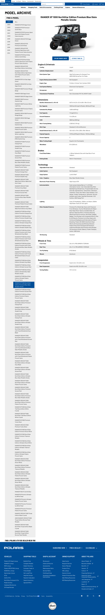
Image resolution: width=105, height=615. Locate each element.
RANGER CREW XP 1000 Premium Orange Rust (22, 171)
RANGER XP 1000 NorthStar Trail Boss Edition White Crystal (23, 408)
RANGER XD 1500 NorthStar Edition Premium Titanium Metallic (23, 436)
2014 (8, 53)
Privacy (23, 596)
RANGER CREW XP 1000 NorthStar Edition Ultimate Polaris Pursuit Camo (22, 382)
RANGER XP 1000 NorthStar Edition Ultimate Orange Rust (23, 221)
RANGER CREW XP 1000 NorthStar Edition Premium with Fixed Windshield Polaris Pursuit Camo (23, 355)
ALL (16, 22)
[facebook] (81, 596)
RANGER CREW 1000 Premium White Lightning (23, 133)
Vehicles (23, 7)
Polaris (2, 1)
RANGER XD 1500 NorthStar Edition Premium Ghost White (23, 430)
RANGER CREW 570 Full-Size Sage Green (23, 85)
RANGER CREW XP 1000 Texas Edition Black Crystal (23, 514)
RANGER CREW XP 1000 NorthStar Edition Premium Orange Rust (23, 302)
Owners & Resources (78, 7)
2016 (8, 47)
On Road (18, 1)
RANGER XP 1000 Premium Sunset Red (22, 156)
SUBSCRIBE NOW (59, 548)
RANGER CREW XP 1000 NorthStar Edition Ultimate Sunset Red (22, 369)
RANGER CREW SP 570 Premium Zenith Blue (21, 44)
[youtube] (99, 596)
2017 (8, 44)
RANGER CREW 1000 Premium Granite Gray (23, 123)
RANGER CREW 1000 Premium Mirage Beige (23, 114)
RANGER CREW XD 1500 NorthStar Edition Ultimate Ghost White (22, 480)
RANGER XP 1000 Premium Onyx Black (22, 152)
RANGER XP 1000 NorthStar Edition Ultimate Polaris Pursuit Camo (23, 278)
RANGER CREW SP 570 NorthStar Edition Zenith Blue (23, 67)
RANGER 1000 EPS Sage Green (23, 96)
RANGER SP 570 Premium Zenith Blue (22, 28)
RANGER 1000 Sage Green (22, 93)
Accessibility (49, 596)
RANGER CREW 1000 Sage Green (22, 119)
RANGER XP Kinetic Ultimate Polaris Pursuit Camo (23, 500)
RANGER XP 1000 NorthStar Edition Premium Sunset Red (23, 290)
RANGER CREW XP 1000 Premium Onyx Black (22, 187)
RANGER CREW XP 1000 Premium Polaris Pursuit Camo (23, 203)
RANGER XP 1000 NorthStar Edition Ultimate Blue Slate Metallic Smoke (23, 271)
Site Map (17, 596)
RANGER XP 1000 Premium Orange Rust (22, 142)
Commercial (30, 1)
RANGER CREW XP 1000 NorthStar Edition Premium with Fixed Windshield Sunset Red (23, 338)
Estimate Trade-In (77, 58)
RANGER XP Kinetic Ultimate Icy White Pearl (23, 495)
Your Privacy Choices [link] (31, 596)
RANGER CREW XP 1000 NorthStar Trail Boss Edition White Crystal (23, 415)
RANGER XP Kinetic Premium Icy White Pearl (23, 505)
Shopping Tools (32, 7)
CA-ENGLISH (90, 548)
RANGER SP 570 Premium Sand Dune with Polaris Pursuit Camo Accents (24, 34)
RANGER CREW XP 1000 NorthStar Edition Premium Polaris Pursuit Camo (23, 402)
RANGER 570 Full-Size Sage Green (23, 80)
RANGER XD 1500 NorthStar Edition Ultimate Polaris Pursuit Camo (23, 454)
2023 (8, 27)
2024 (8, 24)
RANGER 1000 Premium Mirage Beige (23, 89)
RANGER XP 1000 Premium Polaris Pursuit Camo (22, 166)
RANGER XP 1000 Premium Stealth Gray (22, 147)
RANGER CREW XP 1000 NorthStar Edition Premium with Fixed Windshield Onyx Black (23, 330)
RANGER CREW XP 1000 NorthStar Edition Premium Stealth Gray (23, 309)
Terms (42, 596)
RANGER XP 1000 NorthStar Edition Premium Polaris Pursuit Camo (23, 296)
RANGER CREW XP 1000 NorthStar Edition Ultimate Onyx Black (22, 362)
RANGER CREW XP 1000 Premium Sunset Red (22, 191)
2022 (8, 30)
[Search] (63, 4)
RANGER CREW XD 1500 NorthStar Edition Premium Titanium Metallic (23, 467)
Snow (13, 1)
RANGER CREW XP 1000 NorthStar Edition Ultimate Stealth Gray (22, 322)
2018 (8, 41)
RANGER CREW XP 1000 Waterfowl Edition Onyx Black (23, 207)
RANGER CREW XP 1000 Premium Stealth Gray (22, 175)
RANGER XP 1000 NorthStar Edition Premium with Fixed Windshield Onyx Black (23, 232)
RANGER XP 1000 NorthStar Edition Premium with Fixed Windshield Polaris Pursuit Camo (23, 254)
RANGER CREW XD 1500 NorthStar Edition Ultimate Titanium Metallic (22, 487)
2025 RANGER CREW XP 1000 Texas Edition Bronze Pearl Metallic (23, 520)
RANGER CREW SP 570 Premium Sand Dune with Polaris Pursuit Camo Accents (23, 50)
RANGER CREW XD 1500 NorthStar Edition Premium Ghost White (23, 460)
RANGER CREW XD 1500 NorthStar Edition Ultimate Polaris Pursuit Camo (22, 473)
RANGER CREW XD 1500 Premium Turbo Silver (22, 426)
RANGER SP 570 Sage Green (23, 25)
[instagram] (87, 596)
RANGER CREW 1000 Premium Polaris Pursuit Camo (23, 128)
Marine (24, 1)
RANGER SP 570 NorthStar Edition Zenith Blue (22, 56)
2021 (8, 33)
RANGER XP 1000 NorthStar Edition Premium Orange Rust (23, 212)
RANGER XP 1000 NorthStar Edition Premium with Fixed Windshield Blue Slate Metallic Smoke (23, 246)
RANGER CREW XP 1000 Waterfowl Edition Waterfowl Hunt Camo (23, 181)
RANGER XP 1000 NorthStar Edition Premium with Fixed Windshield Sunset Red (23, 238)
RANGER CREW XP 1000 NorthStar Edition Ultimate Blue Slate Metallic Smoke (22, 376)
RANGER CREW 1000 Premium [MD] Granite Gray (23, 138)
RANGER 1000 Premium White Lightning (23, 105)
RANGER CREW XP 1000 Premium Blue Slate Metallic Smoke (23, 197)
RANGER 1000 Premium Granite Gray (21, 100)
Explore (67, 7)
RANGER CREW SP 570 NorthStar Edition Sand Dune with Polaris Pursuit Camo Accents (23, 73)
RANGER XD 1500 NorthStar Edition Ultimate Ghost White (23, 442)
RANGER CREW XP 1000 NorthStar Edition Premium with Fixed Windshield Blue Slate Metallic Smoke (23, 346)
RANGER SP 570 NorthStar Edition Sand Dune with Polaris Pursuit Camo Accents (23, 61)
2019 (8, 39)
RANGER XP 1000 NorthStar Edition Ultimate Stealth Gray (23, 226)
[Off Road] (7, 4)
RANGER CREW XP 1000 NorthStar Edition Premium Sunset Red (23, 389)
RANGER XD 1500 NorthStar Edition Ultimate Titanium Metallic (23, 447)
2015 (8, 50)
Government (38, 1)
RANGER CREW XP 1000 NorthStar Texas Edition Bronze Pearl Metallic (22, 533)
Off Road (8, 1)
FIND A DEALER (74, 548)
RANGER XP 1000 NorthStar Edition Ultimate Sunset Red (23, 266)
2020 (8, 36)
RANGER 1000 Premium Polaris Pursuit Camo (24, 109)
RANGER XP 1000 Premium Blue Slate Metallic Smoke (22, 161)
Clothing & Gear (58, 7)
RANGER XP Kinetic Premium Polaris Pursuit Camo (23, 509)
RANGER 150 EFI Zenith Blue (23, 491)
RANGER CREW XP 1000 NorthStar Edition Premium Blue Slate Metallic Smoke (23, 395)
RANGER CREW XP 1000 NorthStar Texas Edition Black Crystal (23, 526)
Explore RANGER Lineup (60, 58)
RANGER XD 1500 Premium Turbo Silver (22, 421)
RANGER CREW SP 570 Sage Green (23, 40)
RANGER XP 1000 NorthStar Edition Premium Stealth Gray (23, 217)
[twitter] (93, 596)
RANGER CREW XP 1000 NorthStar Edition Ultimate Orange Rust (22, 315)
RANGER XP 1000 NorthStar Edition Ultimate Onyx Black (23, 261)
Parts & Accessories (46, 7)
